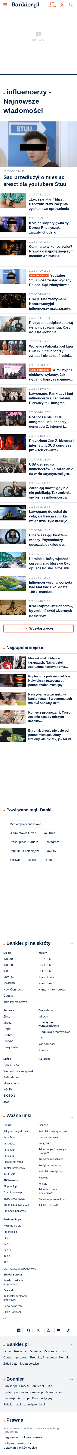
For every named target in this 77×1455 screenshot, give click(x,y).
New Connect (12, 989)
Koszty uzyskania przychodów (13, 1282)
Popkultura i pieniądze (25, 850)
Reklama (20, 1351)
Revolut (42, 1177)
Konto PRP (44, 1143)
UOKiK (51, 850)
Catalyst (8, 995)
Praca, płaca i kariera (24, 842)
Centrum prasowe (15, 1357)
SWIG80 (9, 983)
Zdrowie (15, 859)
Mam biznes (54, 1392)
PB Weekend (11, 1180)
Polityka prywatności (17, 1443)
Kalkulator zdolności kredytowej (15, 1298)
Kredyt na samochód (50, 1165)
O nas (7, 1351)
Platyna (8, 1041)
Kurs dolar (9, 1143)
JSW (6, 1101)
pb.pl (26, 1398)
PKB (41, 1038)
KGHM (7, 1089)
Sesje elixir (9, 1290)
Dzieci (32, 859)
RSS (62, 1351)
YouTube (49, 833)
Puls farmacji (12, 1404)
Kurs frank (9, 1149)
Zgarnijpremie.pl (12, 1192)
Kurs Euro (45, 983)
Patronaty (50, 1351)
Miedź (7, 1022)
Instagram (52, 842)
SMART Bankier (12, 1274)
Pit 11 (6, 1262)
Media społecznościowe (26, 824)
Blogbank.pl (10, 1186)
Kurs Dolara (46, 977)
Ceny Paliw (10, 1047)
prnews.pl (36, 1392)
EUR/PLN (44, 958)
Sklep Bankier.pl (12, 1312)
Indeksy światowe (15, 1001)
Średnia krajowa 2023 (16, 1204)
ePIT (6, 1318)
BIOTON (9, 1095)
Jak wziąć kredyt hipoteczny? (48, 1191)
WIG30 (8, 958)
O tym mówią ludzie (23, 833)
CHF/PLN (44, 971)
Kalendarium (12, 1077)
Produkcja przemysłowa (54, 1031)
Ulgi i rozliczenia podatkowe (19, 1268)
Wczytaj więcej (41, 628)
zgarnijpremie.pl (34, 1404)
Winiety (42, 1183)
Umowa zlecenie (48, 1137)
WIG (6, 971)
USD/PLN (44, 965)
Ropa (7, 1028)
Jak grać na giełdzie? (15, 1131)
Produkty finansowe (43, 1357)
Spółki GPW (11, 1065)
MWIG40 (9, 977)
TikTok (47, 859)
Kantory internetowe (52, 989)
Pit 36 (6, 1238)
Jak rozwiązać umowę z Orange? (52, 1151)
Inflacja (43, 1016)
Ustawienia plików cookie (20, 1447)
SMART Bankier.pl (31, 1386)
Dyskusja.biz (11, 1398)
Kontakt (64, 1357)
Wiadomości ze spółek (18, 1071)
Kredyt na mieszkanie (51, 1159)
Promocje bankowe (14, 1211)
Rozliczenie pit (12, 1225)
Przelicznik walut (13, 1161)
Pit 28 (6, 1256)
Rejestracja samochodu (52, 1199)
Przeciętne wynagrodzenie (48, 1023)
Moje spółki (11, 1083)
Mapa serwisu (29, 1363)
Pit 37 (6, 1244)
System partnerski (15, 1392)
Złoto (6, 1016)
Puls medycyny (42, 1398)
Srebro (8, 1035)
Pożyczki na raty (12, 1306)
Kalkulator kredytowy (50, 1171)
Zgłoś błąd (10, 1363)
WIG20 (8, 965)
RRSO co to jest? (48, 1205)
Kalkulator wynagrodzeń (52, 1131)
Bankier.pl (10, 1386)
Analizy (43, 1050)
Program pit (10, 1231)
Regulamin (10, 1437)
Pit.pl (49, 1386)
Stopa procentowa (14, 1198)
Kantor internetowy (14, 1168)
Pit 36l (7, 1250)
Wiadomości (46, 1044)
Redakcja (35, 1351)
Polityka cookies (31, 1437)
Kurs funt (8, 1155)
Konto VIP (9, 1174)
